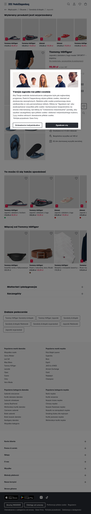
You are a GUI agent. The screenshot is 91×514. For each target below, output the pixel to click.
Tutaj (15, 115)
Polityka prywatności (21, 118)
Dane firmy (34, 118)
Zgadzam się (62, 125)
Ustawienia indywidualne (27, 125)
